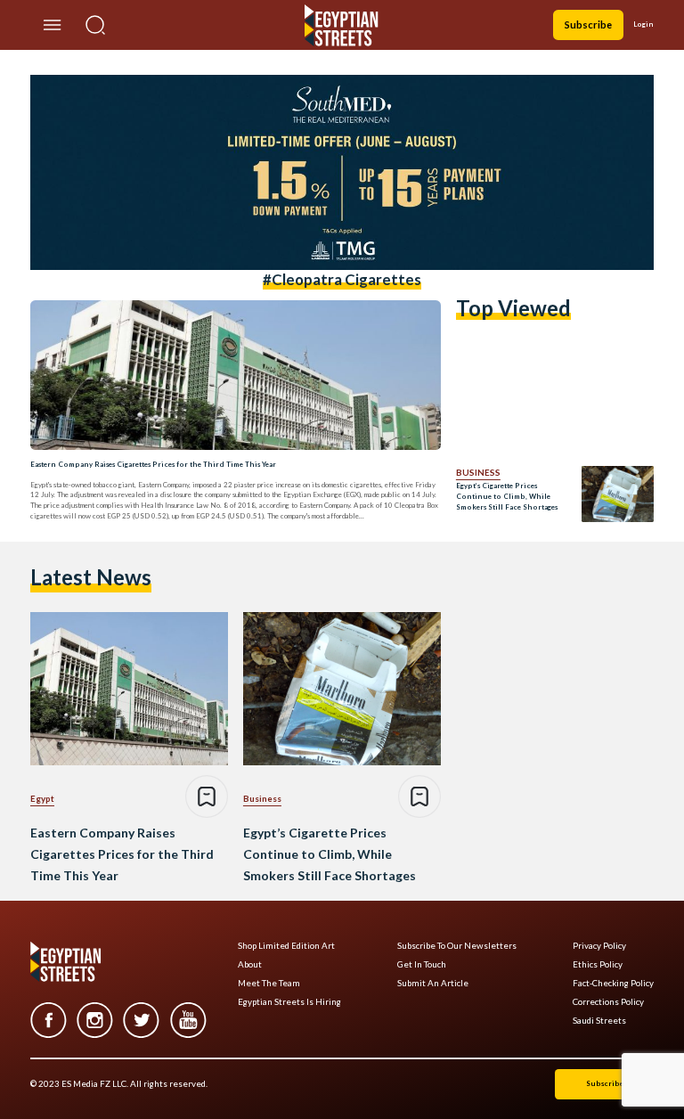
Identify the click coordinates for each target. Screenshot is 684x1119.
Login (643, 24)
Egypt (42, 798)
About (250, 964)
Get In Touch (421, 964)
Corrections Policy (608, 1002)
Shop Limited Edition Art (286, 946)
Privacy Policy (599, 946)
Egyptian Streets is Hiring (289, 1002)
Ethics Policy (598, 964)
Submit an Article (432, 983)
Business (478, 472)
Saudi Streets (599, 1020)
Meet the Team (269, 983)
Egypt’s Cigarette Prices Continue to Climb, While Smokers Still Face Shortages (507, 496)
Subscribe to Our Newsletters (457, 946)
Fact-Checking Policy (613, 983)
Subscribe (588, 24)
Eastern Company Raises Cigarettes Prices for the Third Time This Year (153, 464)
